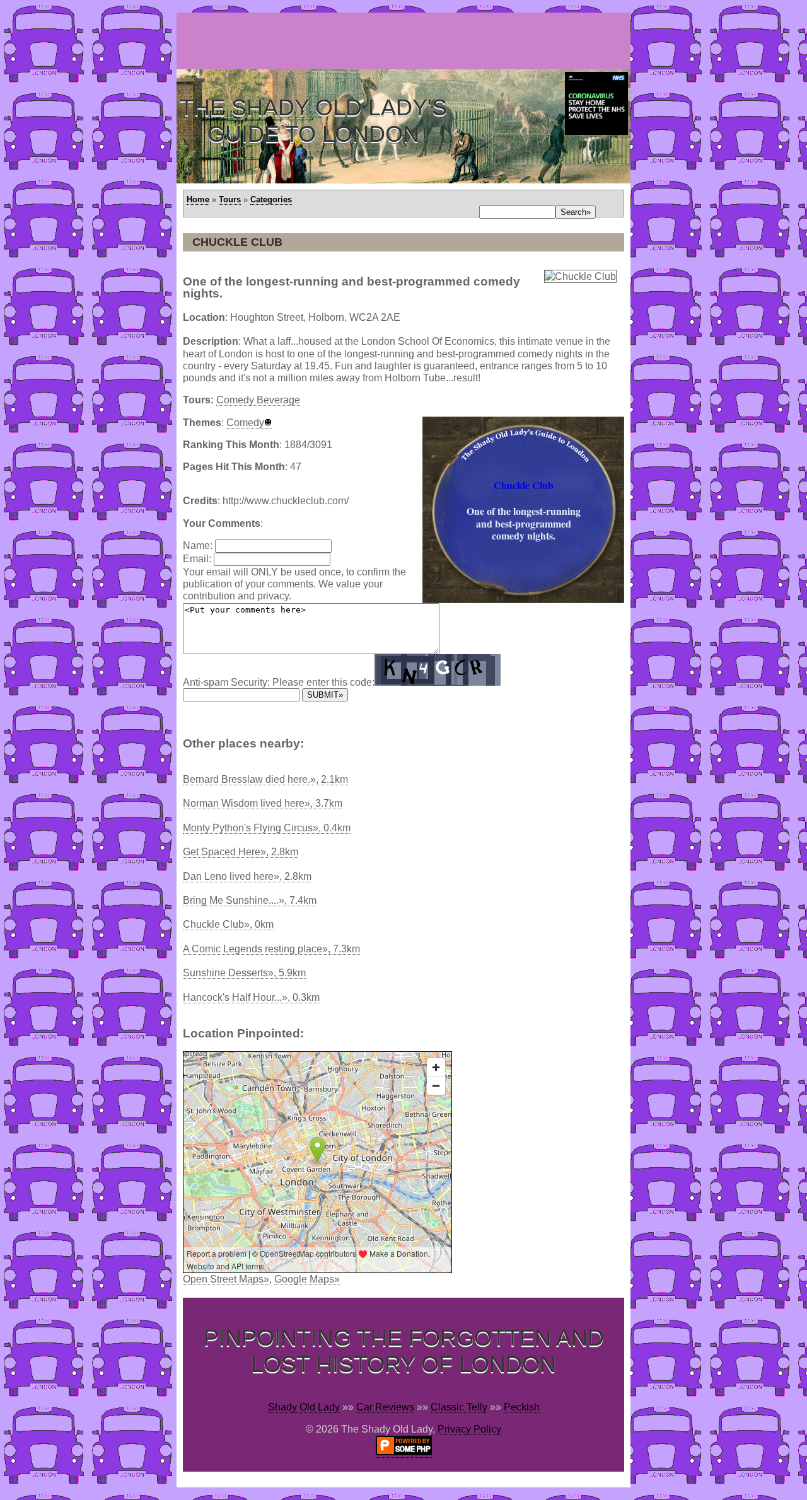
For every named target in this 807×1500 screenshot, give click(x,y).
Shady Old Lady (304, 1407)
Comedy (245, 422)
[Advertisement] (406, 41)
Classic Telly (459, 1407)
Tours (230, 199)
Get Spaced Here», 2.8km (240, 851)
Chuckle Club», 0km (228, 924)
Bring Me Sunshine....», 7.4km (249, 900)
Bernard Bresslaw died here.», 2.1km (265, 779)
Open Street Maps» (226, 1279)
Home (198, 199)
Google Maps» (307, 1279)
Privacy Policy (469, 1429)
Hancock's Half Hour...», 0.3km (251, 997)
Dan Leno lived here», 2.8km (247, 876)
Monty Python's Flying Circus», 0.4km (267, 827)
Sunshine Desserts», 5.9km (244, 972)
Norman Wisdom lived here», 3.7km (262, 803)
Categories (271, 199)
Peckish (522, 1407)
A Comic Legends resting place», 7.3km (271, 948)
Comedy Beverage (258, 400)
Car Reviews (385, 1407)
